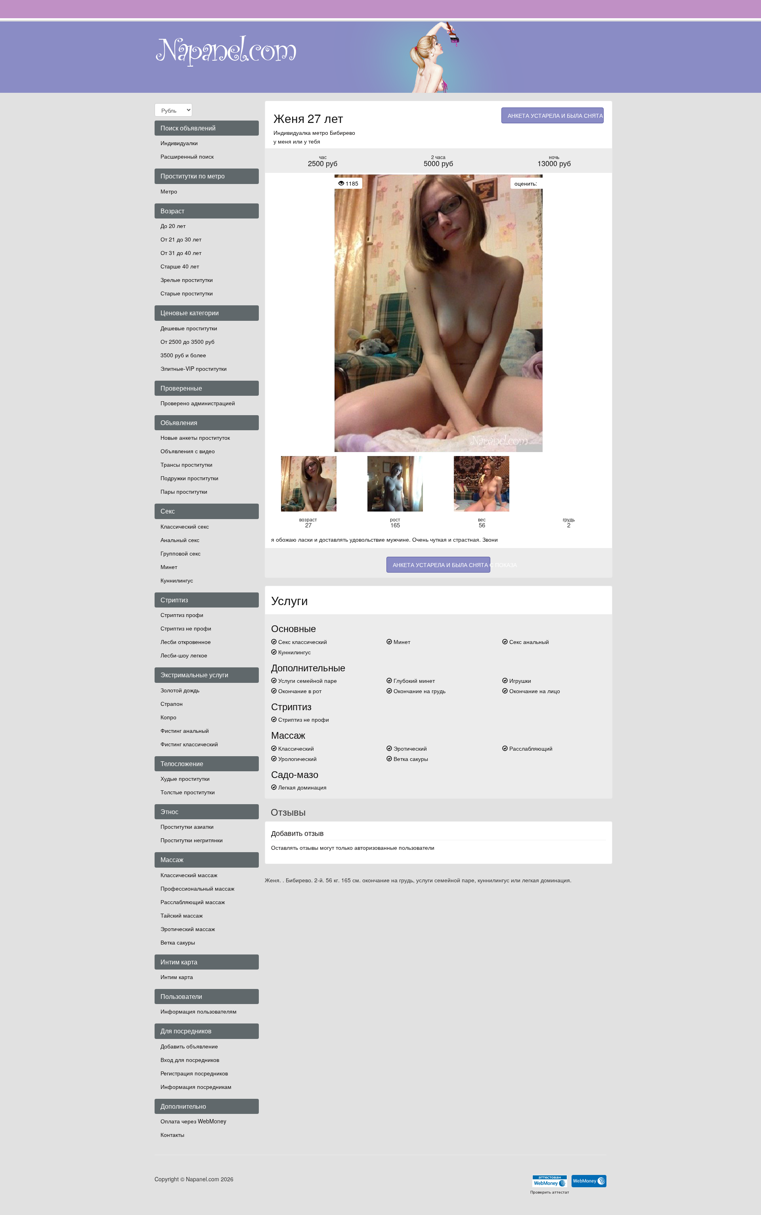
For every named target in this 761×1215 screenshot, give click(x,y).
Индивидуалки (179, 143)
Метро (169, 191)
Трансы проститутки (186, 464)
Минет (169, 567)
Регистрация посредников (194, 1073)
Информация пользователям (199, 1011)
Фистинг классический (189, 744)
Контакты (172, 1134)
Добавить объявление (189, 1046)
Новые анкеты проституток (195, 437)
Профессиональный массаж (197, 888)
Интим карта (177, 977)
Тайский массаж (182, 915)
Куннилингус (177, 580)
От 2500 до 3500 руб (187, 341)
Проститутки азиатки (187, 826)
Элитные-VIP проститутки (194, 368)
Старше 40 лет (180, 266)
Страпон (172, 703)
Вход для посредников (190, 1060)
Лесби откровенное (186, 642)
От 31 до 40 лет (181, 253)
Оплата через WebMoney (193, 1121)
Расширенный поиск (187, 156)
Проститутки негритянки (192, 840)
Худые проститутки (185, 778)
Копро (168, 717)
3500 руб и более (183, 355)
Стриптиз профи (182, 615)
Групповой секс (181, 553)
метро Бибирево (333, 132)
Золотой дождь (180, 690)
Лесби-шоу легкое (184, 655)
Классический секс (185, 526)
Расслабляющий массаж (193, 902)
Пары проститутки (184, 491)
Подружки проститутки (189, 478)
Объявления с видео (188, 451)
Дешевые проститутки (189, 328)
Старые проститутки (187, 293)
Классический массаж (189, 875)
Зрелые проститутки (187, 280)
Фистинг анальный (185, 730)
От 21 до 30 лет (181, 239)
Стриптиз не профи (186, 628)
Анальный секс (180, 540)
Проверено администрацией (198, 403)
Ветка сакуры (178, 942)
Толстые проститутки (188, 792)
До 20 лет (173, 226)
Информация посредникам (196, 1086)
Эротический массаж (188, 929)
